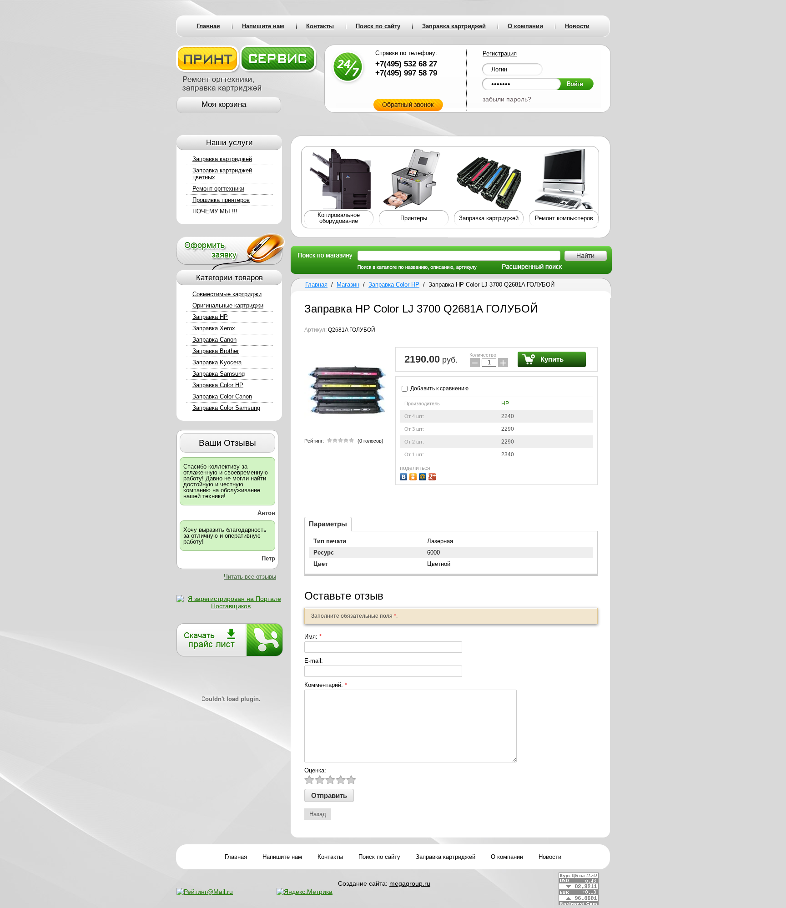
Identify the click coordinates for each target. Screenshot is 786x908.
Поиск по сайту (379, 856)
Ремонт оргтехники (218, 188)
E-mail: (313, 660)
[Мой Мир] (423, 475)
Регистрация (500, 53)
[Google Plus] (433, 475)
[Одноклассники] (414, 475)
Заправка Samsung (218, 373)
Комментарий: (325, 684)
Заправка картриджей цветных (222, 174)
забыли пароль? (507, 99)
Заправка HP (210, 316)
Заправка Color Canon (222, 396)
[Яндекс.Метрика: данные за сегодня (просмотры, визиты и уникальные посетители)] (305, 891)
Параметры (328, 524)
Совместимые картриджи (227, 294)
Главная (316, 284)
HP (505, 403)
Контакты (330, 856)
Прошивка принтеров (221, 200)
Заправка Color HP (217, 385)
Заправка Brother (215, 351)
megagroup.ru (409, 883)
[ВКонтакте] (404, 475)
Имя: (313, 636)
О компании (507, 856)
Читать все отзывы (250, 576)
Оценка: (315, 770)
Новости (550, 856)
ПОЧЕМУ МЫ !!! (214, 211)
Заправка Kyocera (217, 362)
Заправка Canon (214, 339)
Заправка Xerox (213, 328)
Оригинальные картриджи (227, 305)
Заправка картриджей (222, 159)
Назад (317, 814)
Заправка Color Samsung (226, 407)
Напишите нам (282, 856)
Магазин (348, 284)
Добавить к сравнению (439, 388)
